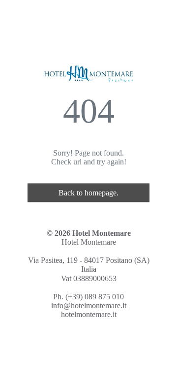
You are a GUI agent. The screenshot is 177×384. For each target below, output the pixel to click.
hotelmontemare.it (89, 314)
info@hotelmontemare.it (88, 305)
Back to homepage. (88, 193)
